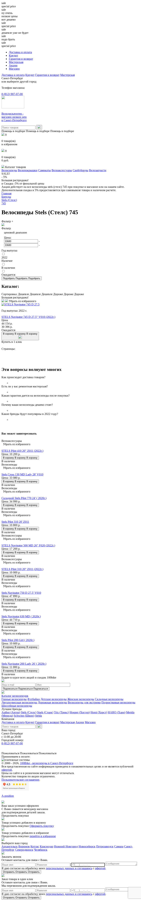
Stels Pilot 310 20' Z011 (15, 521)
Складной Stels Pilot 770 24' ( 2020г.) (23, 498)
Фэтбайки (33, 699)
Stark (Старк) (45, 712)
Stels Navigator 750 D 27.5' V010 (21, 592)
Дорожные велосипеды (52, 702)
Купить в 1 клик (11, 341)
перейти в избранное (43, 836)
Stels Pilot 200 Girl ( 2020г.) (17, 640)
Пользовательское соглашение (20, 779)
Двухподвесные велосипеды (19, 702)
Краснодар (46, 846)
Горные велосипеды (14, 699)
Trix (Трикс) (61, 712)
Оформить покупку (42, 825)
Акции (13, 65)
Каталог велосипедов (14, 695)
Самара (118, 846)
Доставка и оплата (20, 52)
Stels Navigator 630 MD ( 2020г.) (21, 616)
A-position (7, 795)
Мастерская (16, 62)
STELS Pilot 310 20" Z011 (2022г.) (22, 569)
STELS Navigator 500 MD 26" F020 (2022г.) (28, 545)
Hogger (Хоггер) (80, 712)
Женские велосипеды (80, 699)
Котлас (34, 846)
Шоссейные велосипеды (16, 705)
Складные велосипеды (109, 699)
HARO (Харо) (116, 712)
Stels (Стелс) (28, 712)
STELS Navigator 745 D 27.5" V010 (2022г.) (28, 316)
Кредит (13, 55)
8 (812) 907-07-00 (12, 94)
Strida (38, 715)
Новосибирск (87, 846)
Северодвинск (24, 849)
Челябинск (40, 849)
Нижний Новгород (66, 846)
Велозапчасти (97, 170)
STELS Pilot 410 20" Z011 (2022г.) (22, 450)
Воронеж (24, 846)
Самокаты (44, 170)
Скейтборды (80, 170)
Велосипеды (9, 170)
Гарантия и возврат (21, 58)
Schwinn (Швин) (24, 715)
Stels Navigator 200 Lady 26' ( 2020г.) (23, 663)
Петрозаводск (104, 846)
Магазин (14, 68)
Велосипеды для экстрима (84, 702)
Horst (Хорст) (99, 712)
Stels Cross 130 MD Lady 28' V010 (22, 474)
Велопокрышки (27, 170)
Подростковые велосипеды (118, 702)
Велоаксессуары (62, 170)
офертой (6, 769)
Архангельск (9, 846)
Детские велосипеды (54, 699)
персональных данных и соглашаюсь (69, 868)
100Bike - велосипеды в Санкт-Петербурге (46, 763)
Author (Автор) (10, 712)
